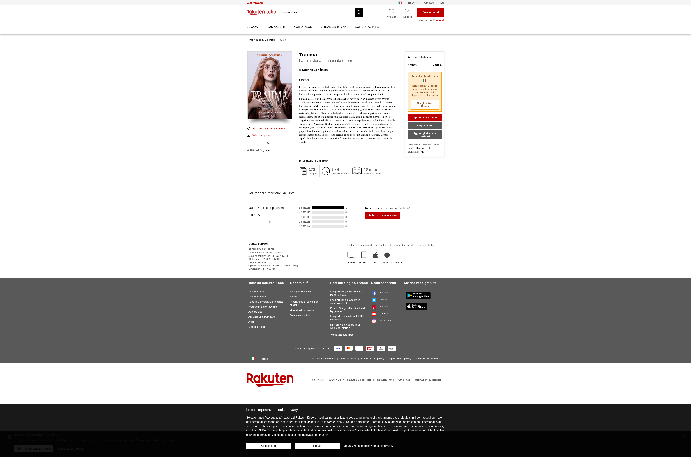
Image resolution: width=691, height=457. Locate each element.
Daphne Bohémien (315, 69)
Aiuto (441, 2)
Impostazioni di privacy (400, 358)
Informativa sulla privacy (372, 358)
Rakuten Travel (385, 379)
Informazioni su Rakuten (428, 379)
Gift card (429, 2)
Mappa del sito (256, 326)
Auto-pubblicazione (301, 291)
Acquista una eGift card (261, 316)
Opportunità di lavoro (302, 309)
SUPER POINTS (367, 27)
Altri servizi (404, 379)
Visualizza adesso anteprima (268, 128)
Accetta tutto (269, 445)
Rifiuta (317, 445)
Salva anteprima (261, 135)
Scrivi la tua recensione (382, 215)
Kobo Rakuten (261, 12)
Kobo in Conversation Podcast (265, 301)
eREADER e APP (334, 27)
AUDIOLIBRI (276, 27)
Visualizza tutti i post (342, 334)
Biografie (264, 150)
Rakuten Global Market (360, 379)
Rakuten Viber (336, 379)
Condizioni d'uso (348, 358)
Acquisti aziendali (300, 314)
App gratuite (255, 311)
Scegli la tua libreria (424, 105)
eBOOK (253, 27)
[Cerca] (359, 12)
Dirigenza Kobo (257, 296)
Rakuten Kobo (256, 291)
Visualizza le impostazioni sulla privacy (368, 445)
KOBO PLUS (303, 27)
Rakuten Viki (317, 379)
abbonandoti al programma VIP (419, 149)
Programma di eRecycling (263, 306)
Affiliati (293, 296)
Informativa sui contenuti (428, 358)
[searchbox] (321, 12)
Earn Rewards (255, 2)
